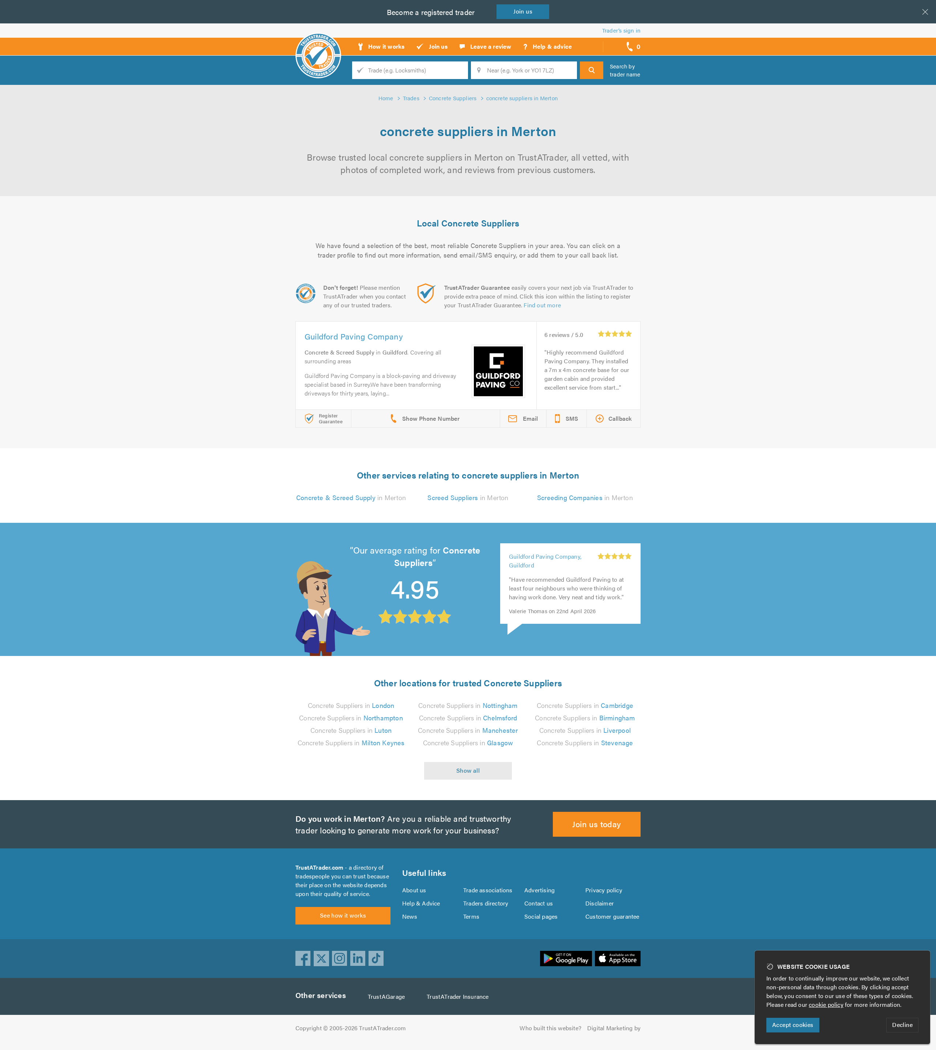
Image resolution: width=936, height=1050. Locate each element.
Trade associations (488, 890)
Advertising (539, 890)
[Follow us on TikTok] (376, 958)
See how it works (343, 915)
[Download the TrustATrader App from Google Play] (566, 958)
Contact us (538, 903)
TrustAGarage (386, 996)
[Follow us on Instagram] (339, 958)
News (409, 916)
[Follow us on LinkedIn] (358, 958)
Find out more (542, 305)
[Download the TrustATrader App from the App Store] (618, 958)
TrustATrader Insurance (457, 996)
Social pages (541, 916)
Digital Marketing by (614, 1028)
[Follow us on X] (321, 958)
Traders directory (485, 903)
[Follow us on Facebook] (303, 958)
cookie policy (826, 1004)
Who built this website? (550, 1028)
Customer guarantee (612, 916)
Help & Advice (421, 903)
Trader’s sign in (621, 30)
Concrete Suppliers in (351, 705)
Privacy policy (603, 890)
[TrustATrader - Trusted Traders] (318, 44)
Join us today (596, 823)
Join (522, 11)
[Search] (591, 70)
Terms (471, 916)
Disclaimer (599, 903)
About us (414, 890)
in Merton (351, 497)
